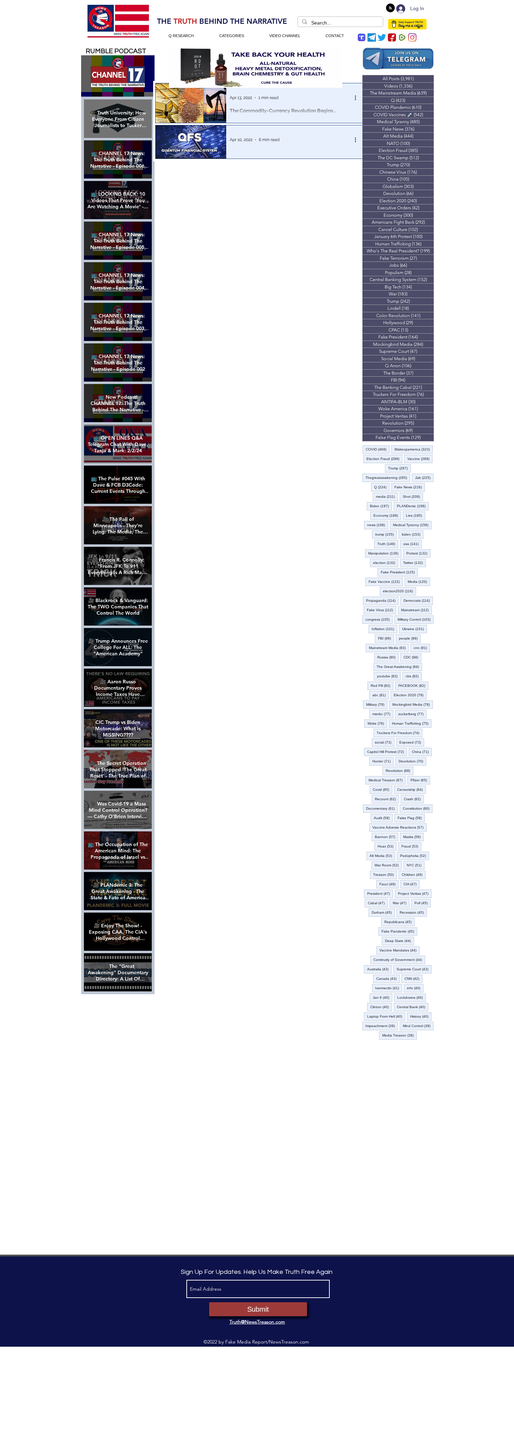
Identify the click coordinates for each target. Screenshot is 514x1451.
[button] (257, 778)
